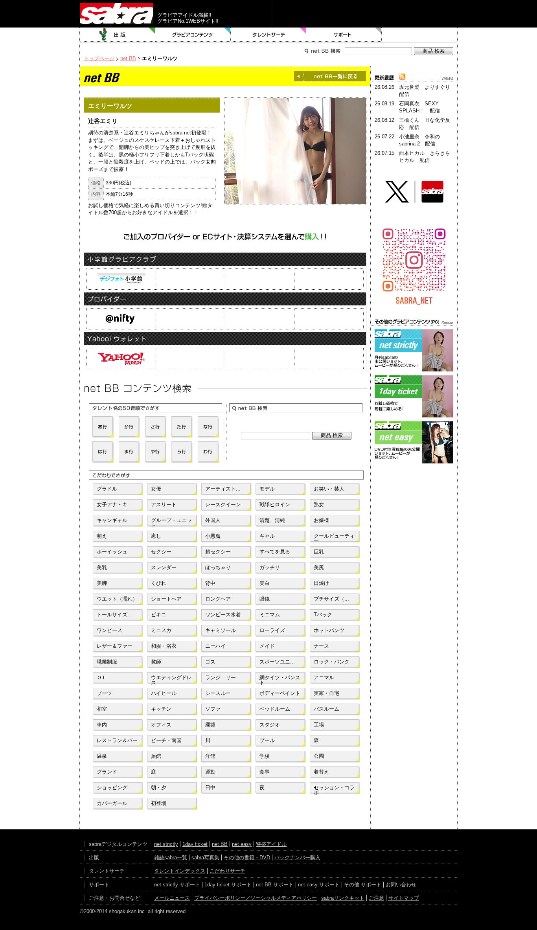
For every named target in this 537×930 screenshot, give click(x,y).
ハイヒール (164, 693)
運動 (210, 772)
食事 (264, 772)
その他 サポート (362, 885)
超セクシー (218, 552)
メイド (267, 646)
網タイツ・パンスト (279, 679)
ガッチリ (269, 567)
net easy (242, 844)
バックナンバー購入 (297, 857)
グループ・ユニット (171, 522)
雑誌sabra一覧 (170, 857)
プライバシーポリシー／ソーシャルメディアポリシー (255, 898)
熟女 (319, 504)
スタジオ (269, 725)
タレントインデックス (179, 871)
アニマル (324, 677)
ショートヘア (166, 599)
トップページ (99, 58)
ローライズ (272, 630)
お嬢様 (321, 520)
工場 (319, 725)
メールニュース (172, 898)
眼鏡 (264, 599)
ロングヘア (218, 599)
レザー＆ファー (114, 646)
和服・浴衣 (164, 646)
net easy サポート (319, 885)
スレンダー (164, 567)
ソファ (213, 709)
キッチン (161, 709)
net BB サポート (275, 885)
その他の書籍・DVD (247, 857)
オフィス (161, 725)
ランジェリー (220, 677)
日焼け (321, 583)
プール (267, 740)
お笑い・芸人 (329, 489)
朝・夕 (158, 787)
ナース (321, 646)
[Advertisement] (414, 500)
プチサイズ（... (331, 599)
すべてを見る (274, 552)
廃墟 (210, 725)
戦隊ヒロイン (274, 504)
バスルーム (326, 709)
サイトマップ (403, 898)
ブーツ (104, 693)
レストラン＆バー (117, 740)
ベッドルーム (274, 709)
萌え (102, 536)
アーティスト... (223, 489)
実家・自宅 (326, 693)
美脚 (102, 583)
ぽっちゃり (218, 567)
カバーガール (112, 803)
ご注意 (376, 898)
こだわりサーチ (227, 871)
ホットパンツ (329, 630)
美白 (264, 583)
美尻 (319, 567)
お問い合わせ (401, 885)
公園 (319, 756)
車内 (102, 725)
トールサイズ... (114, 615)
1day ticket (195, 844)
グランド (107, 772)
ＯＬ (102, 677)
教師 (156, 662)
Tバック (323, 615)
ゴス (210, 662)
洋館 (210, 756)
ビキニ (158, 615)
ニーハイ (215, 646)
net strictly (166, 844)
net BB (128, 58)
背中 (210, 583)
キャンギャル (112, 520)
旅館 (156, 756)
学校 (264, 756)
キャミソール (220, 630)
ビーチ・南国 (166, 740)
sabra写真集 (205, 857)
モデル (267, 489)
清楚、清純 (272, 520)
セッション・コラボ (334, 789)
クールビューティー (334, 537)
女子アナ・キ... (114, 504)
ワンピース (109, 630)
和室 (102, 709)
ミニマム (269, 615)
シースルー (218, 693)
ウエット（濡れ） (117, 599)
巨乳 (319, 552)
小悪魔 (213, 536)
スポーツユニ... (277, 662)
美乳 (102, 567)
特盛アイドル (271, 844)
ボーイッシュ (112, 552)
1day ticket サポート (228, 885)
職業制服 (107, 662)
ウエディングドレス (171, 679)
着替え (321, 772)
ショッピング (112, 787)
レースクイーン (223, 504)
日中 (210, 787)
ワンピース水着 (223, 615)
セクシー (161, 552)
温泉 (102, 756)
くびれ (158, 583)
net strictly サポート (177, 885)
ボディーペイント (279, 693)
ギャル (267, 536)
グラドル (107, 489)
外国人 (213, 520)
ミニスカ (161, 630)
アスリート (164, 504)
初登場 (158, 803)
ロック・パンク (331, 662)
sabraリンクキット (342, 898)
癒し (156, 536)
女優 (156, 489)
